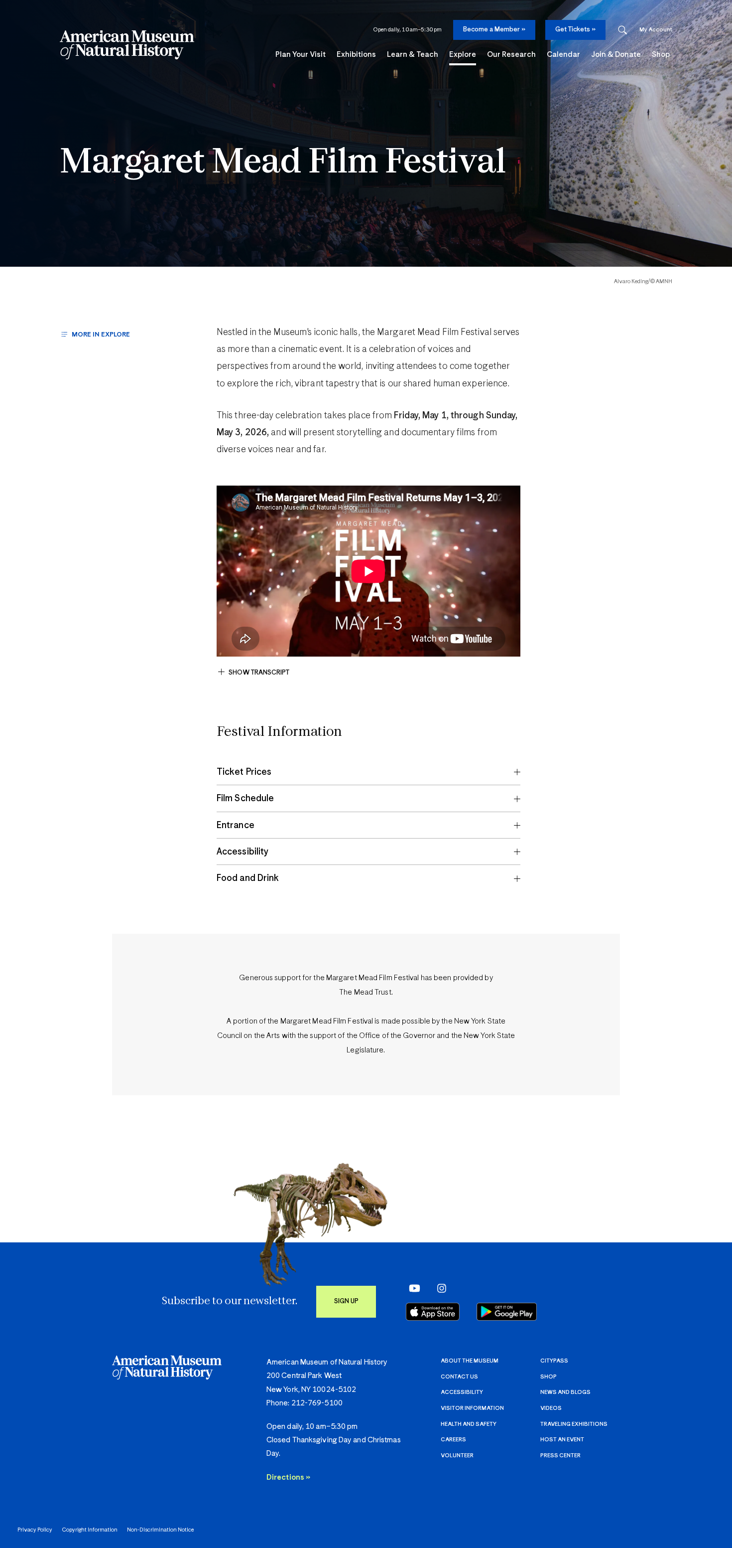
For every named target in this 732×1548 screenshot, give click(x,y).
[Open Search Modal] (622, 30)
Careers (453, 1439)
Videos (551, 1408)
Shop (548, 1376)
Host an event (562, 1439)
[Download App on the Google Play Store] (507, 1312)
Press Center (560, 1455)
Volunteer (457, 1455)
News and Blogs (565, 1392)
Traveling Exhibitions (574, 1424)
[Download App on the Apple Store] (433, 1312)
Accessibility (462, 1392)
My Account (655, 29)
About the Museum (469, 1361)
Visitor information (472, 1408)
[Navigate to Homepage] (127, 44)
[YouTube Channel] (412, 1288)
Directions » (288, 1477)
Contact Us (459, 1376)
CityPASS (554, 1361)
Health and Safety (468, 1424)
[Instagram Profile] (438, 1288)
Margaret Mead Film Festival (283, 163)
